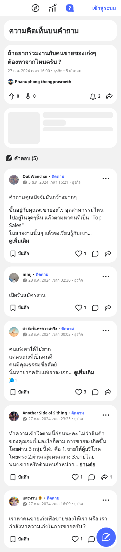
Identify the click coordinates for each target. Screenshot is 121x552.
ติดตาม (58, 176)
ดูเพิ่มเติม (19, 240)
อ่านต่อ (87, 464)
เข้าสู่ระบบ (104, 8)
